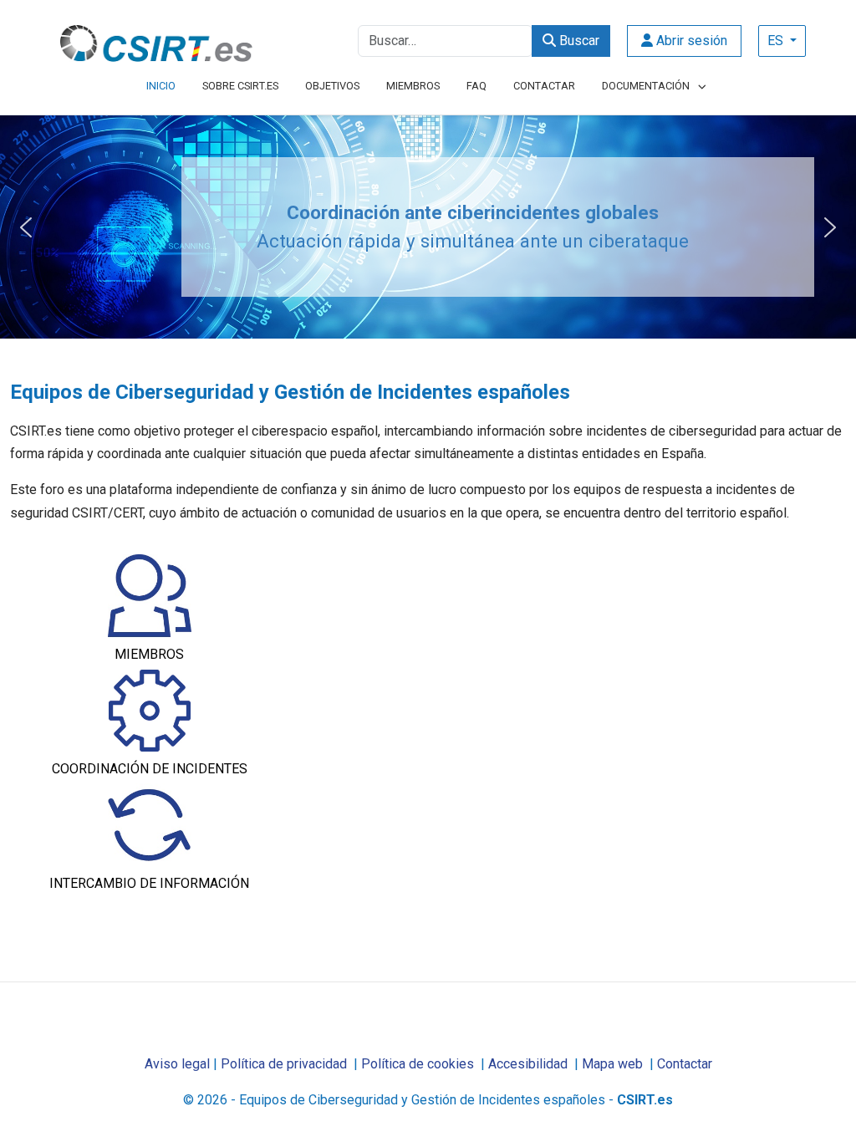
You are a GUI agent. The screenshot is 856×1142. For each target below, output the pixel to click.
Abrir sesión (690, 40)
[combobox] (445, 41)
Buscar (577, 40)
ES (777, 40)
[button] (26, 227)
